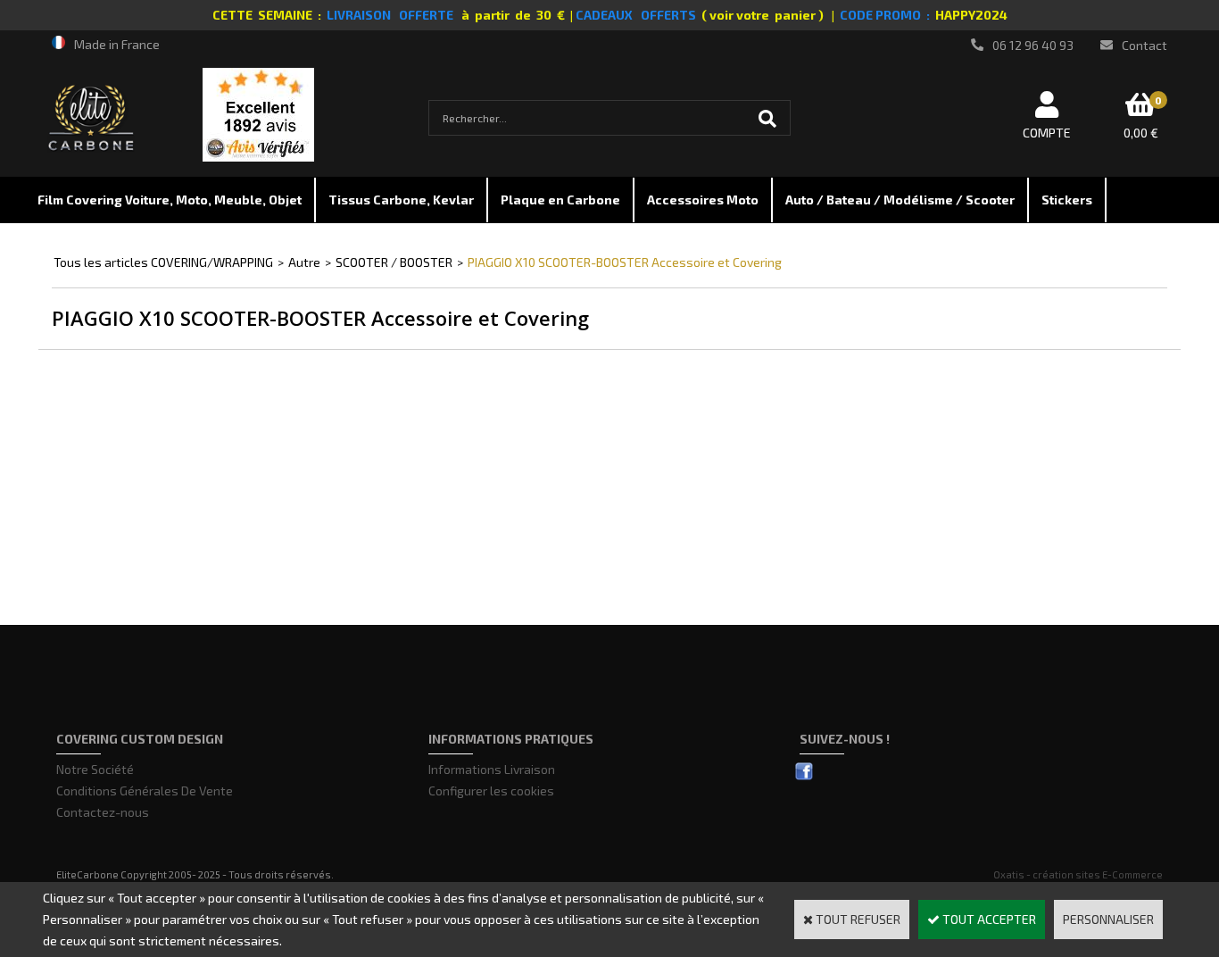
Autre (304, 262)
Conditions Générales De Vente (144, 790)
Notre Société (95, 769)
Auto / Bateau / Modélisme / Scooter (900, 199)
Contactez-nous (102, 812)
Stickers (1066, 199)
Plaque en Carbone (560, 199)
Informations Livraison (491, 769)
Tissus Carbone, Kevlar (401, 199)
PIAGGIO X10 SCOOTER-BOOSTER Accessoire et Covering (625, 262)
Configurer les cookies (491, 790)
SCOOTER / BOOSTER (394, 262)
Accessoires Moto (703, 199)
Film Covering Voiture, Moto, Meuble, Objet (169, 199)
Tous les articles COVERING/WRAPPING (163, 262)
